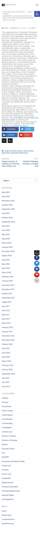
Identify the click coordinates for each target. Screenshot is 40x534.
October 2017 (7, 294)
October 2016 (7, 344)
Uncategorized (7, 499)
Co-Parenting (7, 423)
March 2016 (6, 361)
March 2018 (6, 272)
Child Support (7, 415)
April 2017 (6, 319)
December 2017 (8, 285)
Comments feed (8, 519)
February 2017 (7, 327)
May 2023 (6, 192)
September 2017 (8, 298)
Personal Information (10, 487)
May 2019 (6, 234)
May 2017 (6, 315)
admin (5, 28)
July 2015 (5, 378)
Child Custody (7, 411)
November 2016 (8, 340)
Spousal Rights (8, 495)
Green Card (6, 474)
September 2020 (8, 209)
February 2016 (7, 365)
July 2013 (5, 382)
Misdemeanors (7, 482)
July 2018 (5, 260)
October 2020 (7, 205)
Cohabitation (7, 428)
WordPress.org (8, 523)
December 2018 (8, 251)
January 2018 (7, 281)
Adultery (5, 398)
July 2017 (5, 306)
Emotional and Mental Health (13, 461)
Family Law (6, 466)
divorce (20, 151)
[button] (37, 14)
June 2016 (6, 353)
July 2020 (5, 213)
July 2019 (5, 226)
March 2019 (6, 243)
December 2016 (8, 336)
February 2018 (7, 277)
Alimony (32, 28)
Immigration (6, 478)
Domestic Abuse (8, 449)
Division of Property (9, 440)
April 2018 (6, 268)
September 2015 (8, 374)
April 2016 (6, 357)
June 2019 (6, 230)
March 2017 (6, 323)
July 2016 (5, 348)
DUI (3, 453)
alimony (14, 151)
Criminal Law (7, 432)
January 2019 (7, 247)
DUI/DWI (5, 457)
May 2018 (6, 264)
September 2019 (8, 222)
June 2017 (6, 310)
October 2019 (7, 218)
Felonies (5, 470)
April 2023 (6, 196)
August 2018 (7, 255)
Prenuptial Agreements (11, 491)
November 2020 (8, 201)
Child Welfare (7, 419)
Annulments (6, 406)
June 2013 (6, 386)
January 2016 (7, 369)
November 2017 (8, 289)
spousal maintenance (19, 153)
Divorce (5, 444)
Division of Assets (9, 436)
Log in (4, 511)
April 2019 (6, 239)
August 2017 (7, 302)
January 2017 (7, 332)
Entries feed (6, 515)
